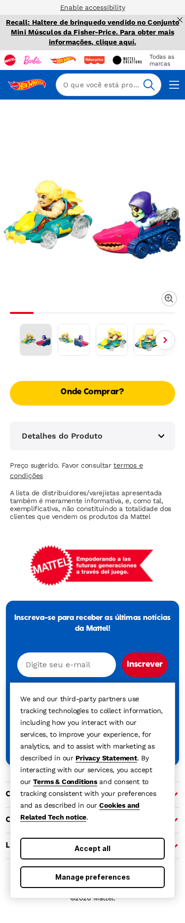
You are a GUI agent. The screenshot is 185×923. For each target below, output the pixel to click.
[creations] (127, 60)
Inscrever (145, 665)
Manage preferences (92, 877)
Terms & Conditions (65, 782)
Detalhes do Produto (62, 436)
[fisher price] (94, 60)
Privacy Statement (106, 758)
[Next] (165, 340)
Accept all (92, 848)
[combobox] (108, 84)
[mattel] (10, 60)
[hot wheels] (62, 60)
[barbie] (32, 60)
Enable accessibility (92, 7)
